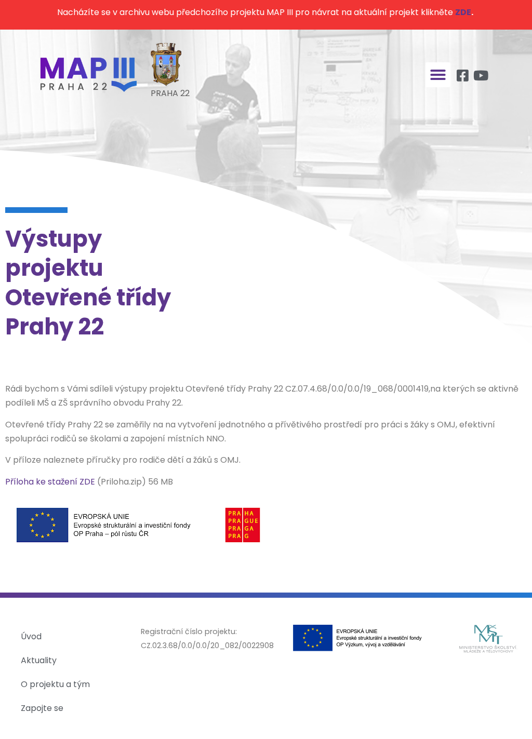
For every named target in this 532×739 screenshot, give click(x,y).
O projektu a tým (55, 684)
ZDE (463, 12)
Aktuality (39, 660)
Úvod (31, 636)
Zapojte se (42, 708)
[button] (437, 74)
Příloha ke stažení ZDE (50, 482)
